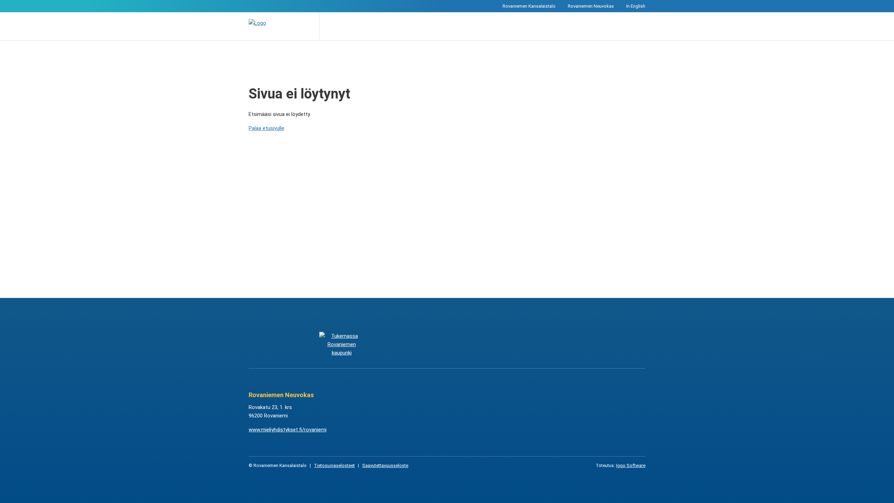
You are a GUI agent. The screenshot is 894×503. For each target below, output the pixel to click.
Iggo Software (630, 465)
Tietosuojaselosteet (334, 465)
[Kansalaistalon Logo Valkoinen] (412, 344)
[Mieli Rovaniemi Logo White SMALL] (552, 344)
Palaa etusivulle (266, 128)
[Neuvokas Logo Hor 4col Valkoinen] (482, 344)
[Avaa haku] (329, 26)
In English (635, 6)
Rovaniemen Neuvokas (591, 6)
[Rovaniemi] (341, 344)
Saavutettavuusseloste (385, 465)
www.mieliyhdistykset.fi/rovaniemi (288, 430)
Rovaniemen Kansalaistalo (529, 6)
